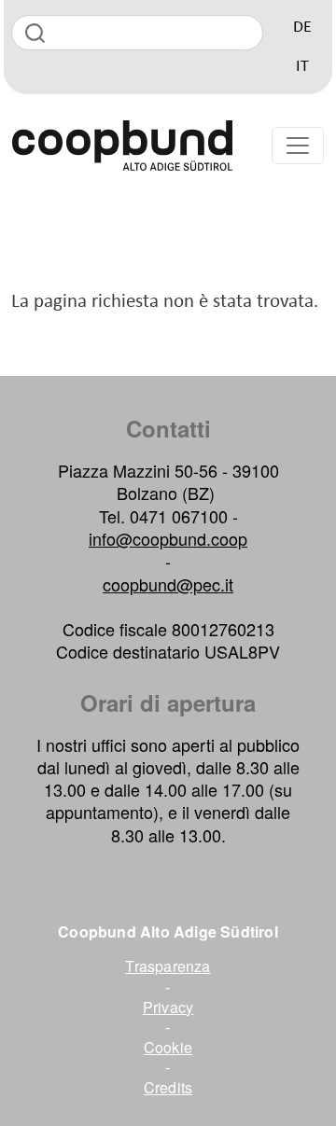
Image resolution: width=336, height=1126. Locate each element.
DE (302, 27)
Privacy (168, 1007)
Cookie (168, 1047)
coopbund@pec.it (168, 584)
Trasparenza (167, 966)
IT (302, 67)
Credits (168, 1087)
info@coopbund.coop (168, 538)
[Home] (122, 145)
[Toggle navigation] (298, 145)
